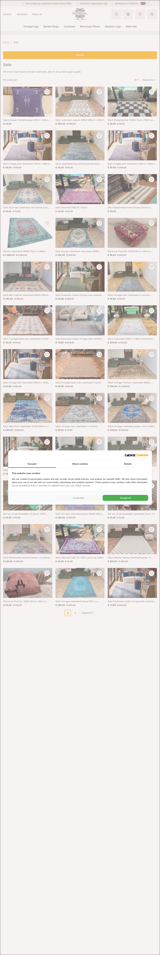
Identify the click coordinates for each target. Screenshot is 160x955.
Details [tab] (128, 464)
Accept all (125, 498)
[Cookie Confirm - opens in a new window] (136, 455)
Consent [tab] (32, 464)
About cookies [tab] (80, 464)
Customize (78, 498)
